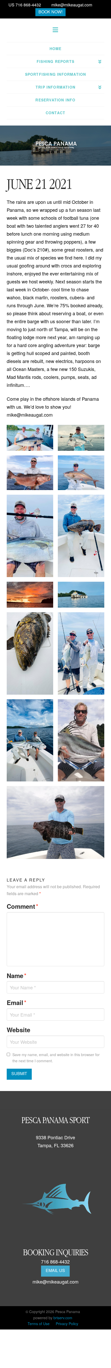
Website (18, 1029)
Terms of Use (39, 1323)
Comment (22, 906)
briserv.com (62, 1317)
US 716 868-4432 (25, 5)
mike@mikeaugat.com (71, 5)
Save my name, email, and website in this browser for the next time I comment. (56, 1057)
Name (16, 975)
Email (16, 1002)
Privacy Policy (67, 1323)
